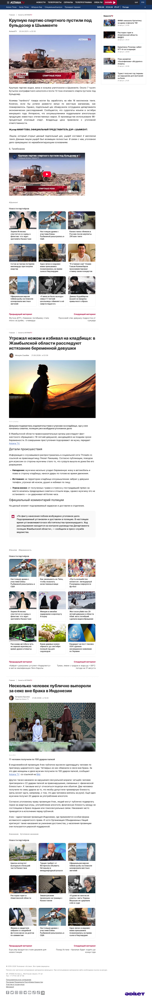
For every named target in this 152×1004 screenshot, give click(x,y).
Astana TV (14, 774)
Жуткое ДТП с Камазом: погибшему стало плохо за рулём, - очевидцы (29, 319)
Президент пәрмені (72, 7)
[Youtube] (29, 992)
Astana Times (11, 7)
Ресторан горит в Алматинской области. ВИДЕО (128, 34)
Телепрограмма (83, 2)
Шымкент (14, 202)
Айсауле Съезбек (22, 355)
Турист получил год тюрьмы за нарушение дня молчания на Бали (130, 75)
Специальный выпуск (53, 7)
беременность (25, 550)
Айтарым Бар (36, 7)
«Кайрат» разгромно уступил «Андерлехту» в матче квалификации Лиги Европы (30, 666)
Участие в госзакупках (15, 984)
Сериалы (68, 2)
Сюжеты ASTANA (25, 15)
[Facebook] (7, 992)
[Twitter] (12, 992)
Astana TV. (14, 443)
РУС (142, 2)
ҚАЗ (136, 2)
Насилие (13, 550)
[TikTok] (34, 992)
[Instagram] (16, 992)
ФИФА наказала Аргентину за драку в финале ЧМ (130, 21)
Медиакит (10, 987)
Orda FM (98, 2)
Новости (40, 2)
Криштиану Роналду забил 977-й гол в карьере (129, 48)
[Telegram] (25, 992)
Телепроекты (54, 2)
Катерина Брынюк (22, 697)
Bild (38, 774)
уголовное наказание (29, 834)
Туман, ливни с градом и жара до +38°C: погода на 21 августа (76, 666)
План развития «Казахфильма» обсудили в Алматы (130, 61)
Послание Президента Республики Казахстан (24, 982)
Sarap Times (24, 7)
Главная (12, 15)
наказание (14, 834)
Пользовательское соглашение (18, 980)
